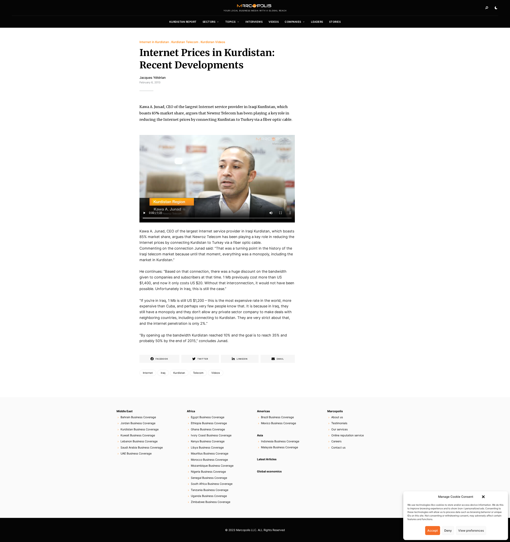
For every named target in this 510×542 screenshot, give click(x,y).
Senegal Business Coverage (209, 477)
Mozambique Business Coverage (212, 465)
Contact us (338, 447)
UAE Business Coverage (136, 453)
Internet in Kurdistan (154, 42)
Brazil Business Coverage (277, 417)
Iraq (163, 372)
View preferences (471, 530)
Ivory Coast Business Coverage (211, 435)
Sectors (209, 21)
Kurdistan (179, 372)
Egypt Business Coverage (207, 417)
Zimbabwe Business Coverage (210, 502)
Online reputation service (347, 435)
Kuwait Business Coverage (138, 435)
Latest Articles (267, 459)
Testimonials (339, 423)
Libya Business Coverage (207, 447)
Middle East (124, 411)
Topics (230, 21)
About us (337, 417)
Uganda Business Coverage (209, 496)
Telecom (198, 372)
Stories (335, 21)
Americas (263, 411)
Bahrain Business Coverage (138, 417)
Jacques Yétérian (152, 78)
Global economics (269, 471)
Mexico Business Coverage (278, 423)
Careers (336, 441)
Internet (148, 372)
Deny (448, 530)
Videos (274, 21)
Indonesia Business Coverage (280, 441)
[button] (483, 497)
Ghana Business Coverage (208, 429)
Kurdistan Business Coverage (140, 429)
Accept (432, 530)
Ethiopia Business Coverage (209, 423)
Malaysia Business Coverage (279, 447)
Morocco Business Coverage (209, 459)
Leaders (317, 21)
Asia (260, 435)
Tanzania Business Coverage (209, 490)
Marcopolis (335, 411)
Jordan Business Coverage (138, 423)
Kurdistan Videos (213, 42)
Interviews (254, 21)
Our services (339, 429)
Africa (191, 411)
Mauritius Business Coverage (209, 453)
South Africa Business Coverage (211, 483)
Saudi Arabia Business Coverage (142, 447)
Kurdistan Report (183, 21)
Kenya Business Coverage (208, 441)
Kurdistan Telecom (184, 42)
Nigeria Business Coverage (208, 471)
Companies (293, 21)
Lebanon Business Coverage (139, 441)
